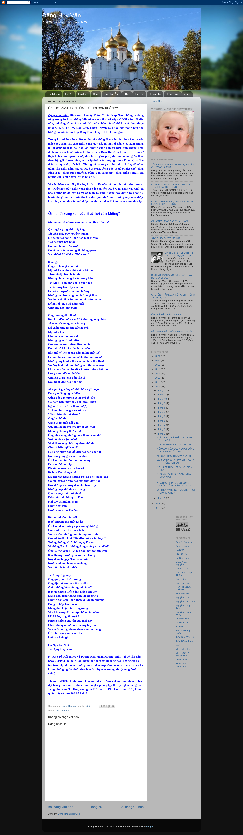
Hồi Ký (69, 94)
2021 (158, 356)
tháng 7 (162, 412)
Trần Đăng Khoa (184, 641)
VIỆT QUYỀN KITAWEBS (183, 654)
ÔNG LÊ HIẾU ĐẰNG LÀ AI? (166, 314)
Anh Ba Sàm (182, 546)
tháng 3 (162, 429)
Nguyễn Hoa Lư (184, 597)
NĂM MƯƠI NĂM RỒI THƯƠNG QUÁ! (171, 331)
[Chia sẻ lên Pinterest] (113, 706)
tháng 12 (162, 390)
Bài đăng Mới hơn (60, 807)
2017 (158, 373)
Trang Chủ (155, 94)
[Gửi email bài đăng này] (100, 706)
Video (187, 94)
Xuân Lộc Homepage (181, 664)
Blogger (150, 826)
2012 (158, 508)
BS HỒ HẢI (181, 554)
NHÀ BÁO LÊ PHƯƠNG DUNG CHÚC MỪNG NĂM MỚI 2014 (174, 484)
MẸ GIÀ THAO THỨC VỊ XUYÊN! (174, 456)
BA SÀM (180, 550)
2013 (158, 503)
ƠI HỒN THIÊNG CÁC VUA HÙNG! (169, 221)
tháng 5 (162, 421)
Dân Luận (181, 579)
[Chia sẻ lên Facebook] (110, 706)
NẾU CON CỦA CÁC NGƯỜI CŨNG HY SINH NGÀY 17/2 (175, 450)
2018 (158, 369)
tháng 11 (162, 394)
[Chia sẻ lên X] (107, 706)
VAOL (179, 645)
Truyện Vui (172, 94)
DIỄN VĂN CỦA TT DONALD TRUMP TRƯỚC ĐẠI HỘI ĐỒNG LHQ (170, 185)
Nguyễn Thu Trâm (185, 601)
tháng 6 (162, 416)
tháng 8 (162, 408)
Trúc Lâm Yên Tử (185, 637)
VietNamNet (182, 659)
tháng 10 (162, 399)
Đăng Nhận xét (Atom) (69, 814)
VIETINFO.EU (183, 649)
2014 (158, 386)
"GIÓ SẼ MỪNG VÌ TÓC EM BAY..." (175, 444)
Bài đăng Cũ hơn (132, 807)
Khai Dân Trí (182, 593)
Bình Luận (54, 94)
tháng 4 (162, 425)
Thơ (127, 94)
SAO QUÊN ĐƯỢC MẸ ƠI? (165, 238)
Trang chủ (96, 807)
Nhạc (96, 94)
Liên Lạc (82, 94)
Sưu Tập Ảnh (112, 94)
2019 (158, 365)
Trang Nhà (156, 101)
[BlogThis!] (103, 706)
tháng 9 (162, 403)
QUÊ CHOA (182, 622)
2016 (158, 378)
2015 (158, 382)
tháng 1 (162, 498)
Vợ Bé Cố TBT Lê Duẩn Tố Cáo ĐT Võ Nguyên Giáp (179, 254)
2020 (158, 360)
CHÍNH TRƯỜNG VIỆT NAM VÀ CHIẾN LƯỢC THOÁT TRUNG (172, 202)
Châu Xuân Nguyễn (181, 563)
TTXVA (179, 626)
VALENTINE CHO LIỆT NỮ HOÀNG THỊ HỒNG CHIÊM (175, 461)
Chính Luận (182, 568)
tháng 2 (162, 434)
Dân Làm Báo (183, 583)
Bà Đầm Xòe (182, 558)
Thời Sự (139, 94)
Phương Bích (182, 618)
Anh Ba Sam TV (184, 542)
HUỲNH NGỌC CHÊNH (183, 588)
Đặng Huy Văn (61, 15)
